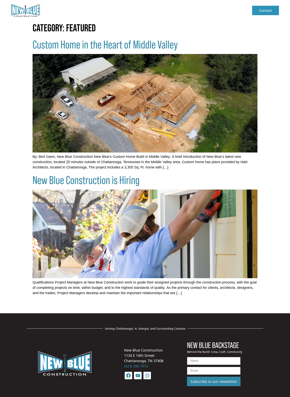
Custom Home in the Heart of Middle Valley (105, 44)
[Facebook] (128, 375)
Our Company (106, 10)
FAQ (166, 10)
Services (141, 10)
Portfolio (187, 10)
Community (214, 10)
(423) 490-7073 (136, 366)
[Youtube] (137, 375)
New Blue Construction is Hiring (86, 179)
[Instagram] (147, 375)
